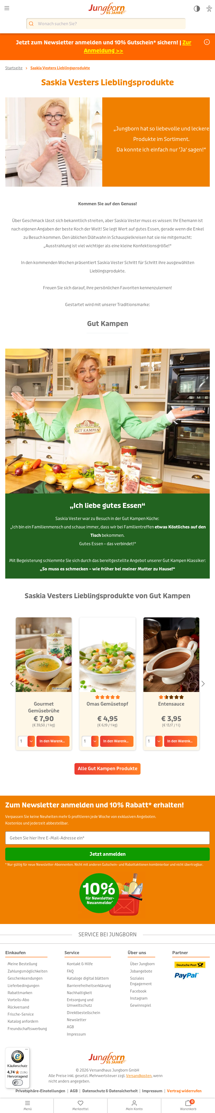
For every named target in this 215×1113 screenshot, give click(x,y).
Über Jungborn (142, 964)
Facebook (138, 991)
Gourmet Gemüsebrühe (43, 707)
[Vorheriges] (12, 683)
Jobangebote (141, 971)
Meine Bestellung (22, 964)
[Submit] (31, 24)
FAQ (70, 971)
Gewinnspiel (140, 1005)
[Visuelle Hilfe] (209, 9)
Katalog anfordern (23, 1021)
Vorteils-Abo (18, 1000)
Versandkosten (139, 1075)
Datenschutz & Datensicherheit (110, 1091)
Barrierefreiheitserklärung (89, 985)
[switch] (17, 1082)
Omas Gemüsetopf (107, 704)
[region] (107, 684)
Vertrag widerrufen (184, 1091)
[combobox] (106, 23)
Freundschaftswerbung (27, 1028)
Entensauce (171, 704)
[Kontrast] (196, 9)
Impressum (76, 1034)
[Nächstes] (203, 683)
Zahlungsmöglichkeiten (27, 971)
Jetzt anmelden (108, 854)
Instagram (139, 998)
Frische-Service (21, 1014)
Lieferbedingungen (23, 985)
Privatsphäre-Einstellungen (40, 1091)
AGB (70, 1027)
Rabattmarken (20, 992)
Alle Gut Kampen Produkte (107, 769)
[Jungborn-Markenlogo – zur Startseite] (107, 9)
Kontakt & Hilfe (80, 964)
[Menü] (7, 8)
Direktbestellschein (83, 1012)
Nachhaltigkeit (79, 992)
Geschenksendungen (25, 978)
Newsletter (76, 1019)
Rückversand (18, 1007)
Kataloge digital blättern (88, 978)
